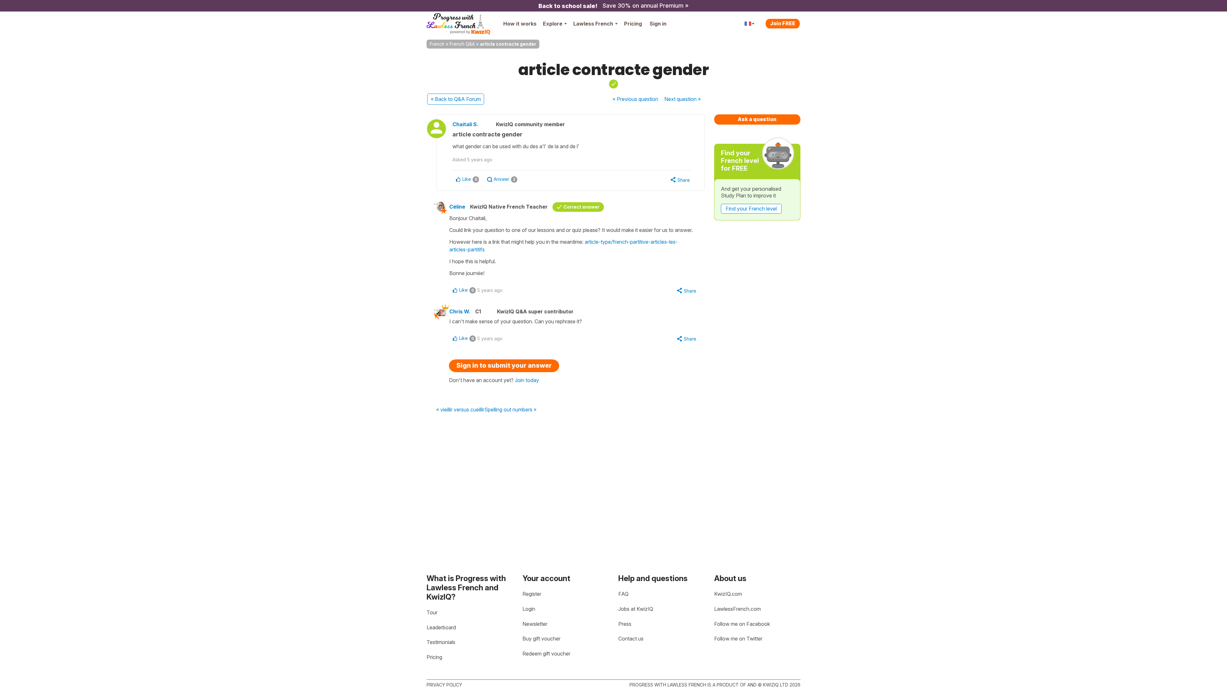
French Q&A (462, 44)
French (437, 44)
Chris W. (459, 311)
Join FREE (782, 23)
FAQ (623, 594)
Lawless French (593, 23)
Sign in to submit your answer (504, 365)
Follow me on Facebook (742, 624)
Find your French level (751, 208)
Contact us (631, 638)
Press (624, 624)
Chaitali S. (465, 124)
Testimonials (441, 642)
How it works (519, 23)
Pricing (633, 23)
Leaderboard (441, 627)
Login (528, 609)
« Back (456, 99)
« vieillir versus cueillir (460, 410)
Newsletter (534, 624)
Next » (682, 99)
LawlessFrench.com (737, 609)
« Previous (635, 99)
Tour (432, 612)
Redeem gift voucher (546, 653)
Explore (552, 23)
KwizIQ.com (728, 594)
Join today (527, 380)
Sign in (658, 23)
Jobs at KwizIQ (635, 609)
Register (531, 594)
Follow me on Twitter (738, 638)
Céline (457, 206)
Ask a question (757, 119)
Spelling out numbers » (510, 410)
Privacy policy (444, 684)
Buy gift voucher (541, 638)
